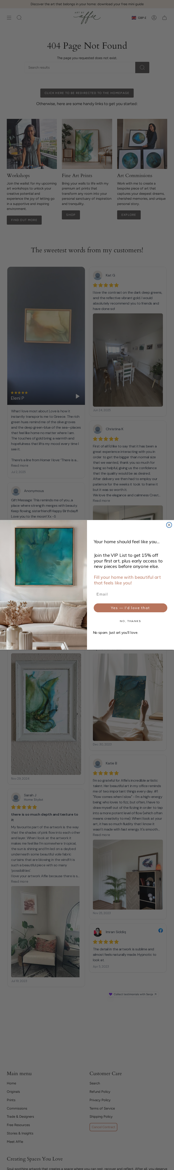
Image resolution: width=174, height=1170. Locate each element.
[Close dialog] (169, 525)
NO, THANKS (130, 621)
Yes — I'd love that (130, 608)
